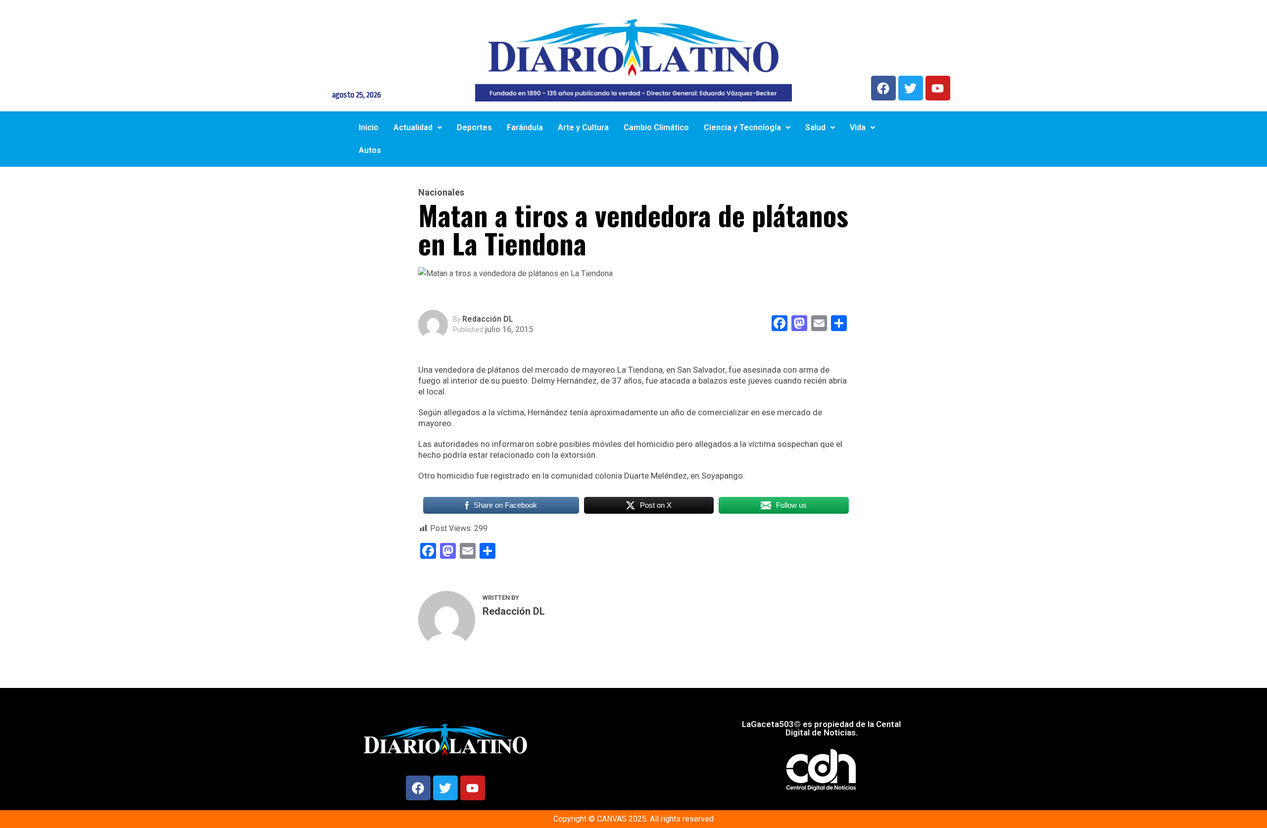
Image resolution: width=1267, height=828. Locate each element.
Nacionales (441, 192)
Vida (858, 127)
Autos (370, 150)
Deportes (474, 127)
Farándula (525, 127)
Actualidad (413, 127)
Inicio (369, 127)
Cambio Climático (656, 127)
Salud (815, 127)
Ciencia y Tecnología (742, 127)
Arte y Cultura (583, 127)
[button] (417, 127)
